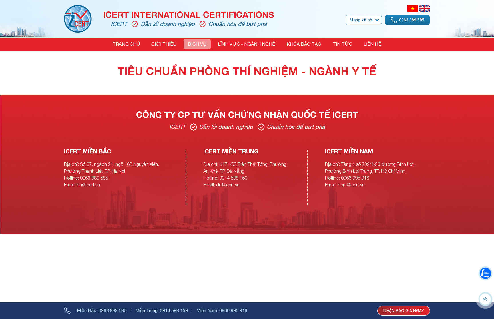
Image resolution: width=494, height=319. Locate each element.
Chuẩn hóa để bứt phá (237, 24)
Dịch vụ (197, 44)
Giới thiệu (163, 44)
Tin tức (342, 44)
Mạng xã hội (361, 19)
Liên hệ (372, 44)
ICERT (119, 24)
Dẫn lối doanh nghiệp (168, 24)
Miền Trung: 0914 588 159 (161, 310)
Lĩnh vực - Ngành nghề (246, 44)
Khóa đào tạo (304, 44)
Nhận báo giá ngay (403, 310)
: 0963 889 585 (102, 310)
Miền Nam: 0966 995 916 (221, 310)
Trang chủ (126, 44)
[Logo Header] (78, 8)
